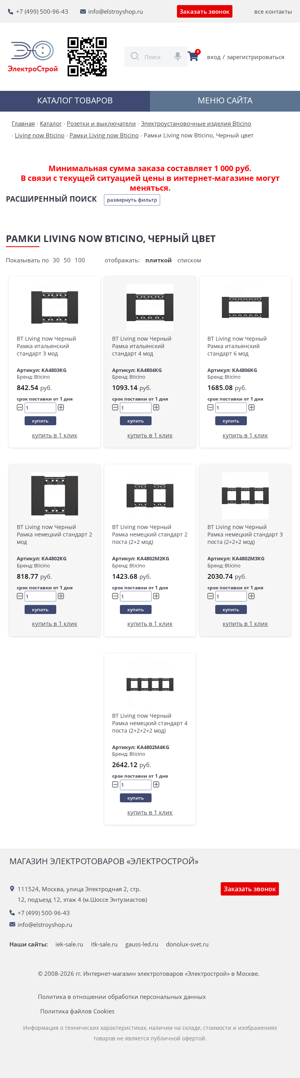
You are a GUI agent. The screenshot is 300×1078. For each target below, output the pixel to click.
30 (56, 260)
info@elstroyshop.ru (115, 11)
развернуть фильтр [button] (132, 199)
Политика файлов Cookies (77, 1011)
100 (80, 260)
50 (67, 260)
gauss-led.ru (141, 944)
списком (189, 260)
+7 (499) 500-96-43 (42, 11)
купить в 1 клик (54, 435)
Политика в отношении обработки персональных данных (122, 996)
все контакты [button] (273, 11)
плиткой (158, 260)
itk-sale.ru (104, 944)
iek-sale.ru (69, 944)
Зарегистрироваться (255, 57)
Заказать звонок (205, 11)
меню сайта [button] (225, 100)
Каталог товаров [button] (75, 100)
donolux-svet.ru (187, 944)
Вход (214, 57)
